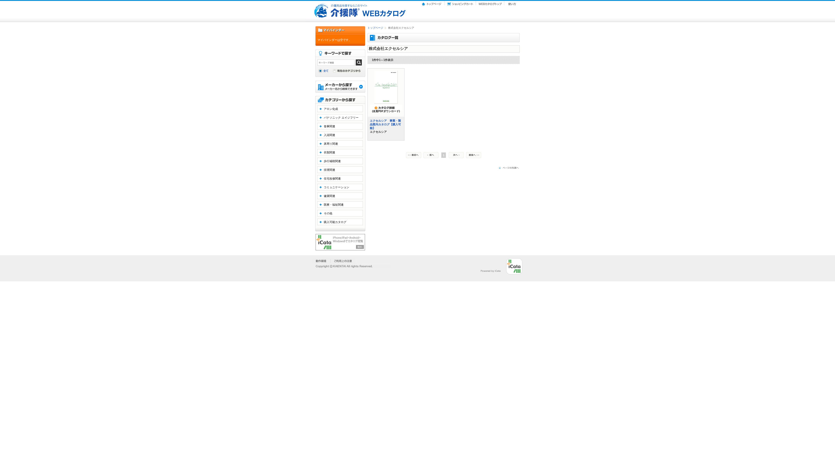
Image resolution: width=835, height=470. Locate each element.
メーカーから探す (340, 87)
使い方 (512, 3)
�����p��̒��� (343, 260)
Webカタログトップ (490, 3)
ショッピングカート (460, 3)
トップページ (432, 3)
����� (321, 260)
